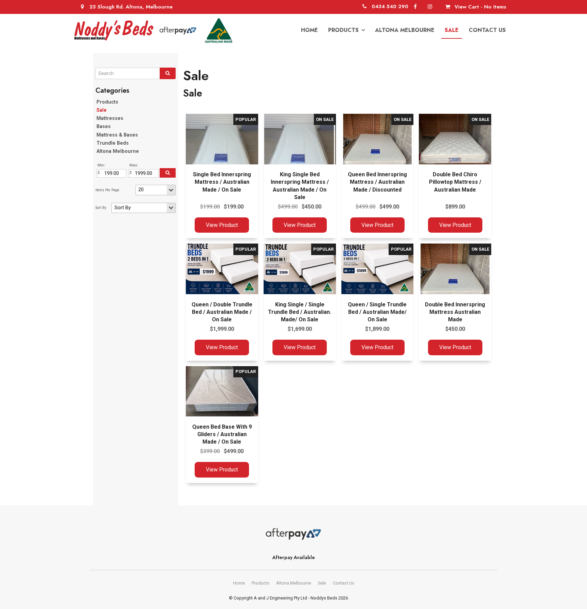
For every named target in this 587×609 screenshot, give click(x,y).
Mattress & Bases (117, 135)
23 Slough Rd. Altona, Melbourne (131, 7)
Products (343, 30)
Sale (452, 30)
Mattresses (109, 118)
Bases (103, 126)
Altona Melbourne (404, 30)
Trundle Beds (112, 143)
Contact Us (487, 30)
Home (309, 30)
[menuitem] (239, 583)
